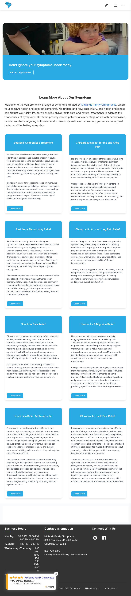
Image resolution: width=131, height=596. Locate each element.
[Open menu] (124, 5)
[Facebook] (104, 538)
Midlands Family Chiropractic (98, 104)
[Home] (8, 5)
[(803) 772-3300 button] (106, 5)
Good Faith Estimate (69, 588)
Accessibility (111, 588)
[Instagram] (95, 538)
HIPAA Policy (92, 588)
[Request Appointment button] (115, 5)
